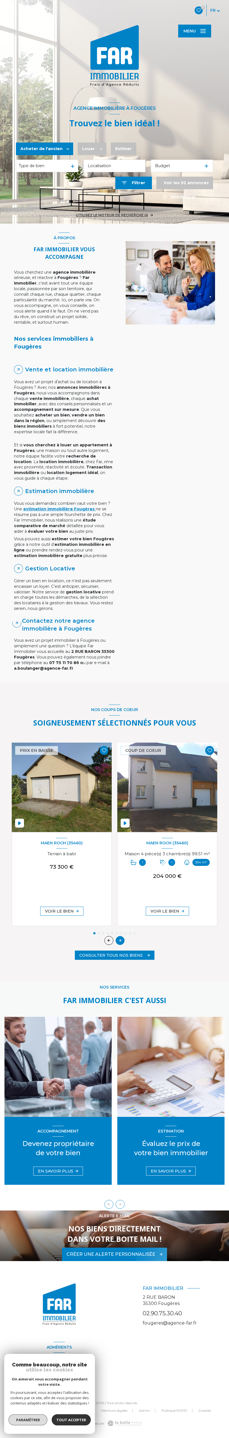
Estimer (123, 148)
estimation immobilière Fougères (59, 508)
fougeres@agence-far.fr (170, 1323)
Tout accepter (71, 1419)
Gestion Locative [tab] (50, 568)
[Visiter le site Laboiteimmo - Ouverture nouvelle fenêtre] (124, 1423)
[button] (120, 940)
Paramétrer (28, 1419)
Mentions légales (114, 1410)
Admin (144, 1410)
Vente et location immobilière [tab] (69, 369)
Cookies (205, 1411)
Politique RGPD (174, 1410)
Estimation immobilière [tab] (59, 491)
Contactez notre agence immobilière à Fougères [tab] (58, 624)
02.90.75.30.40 (162, 1313)
